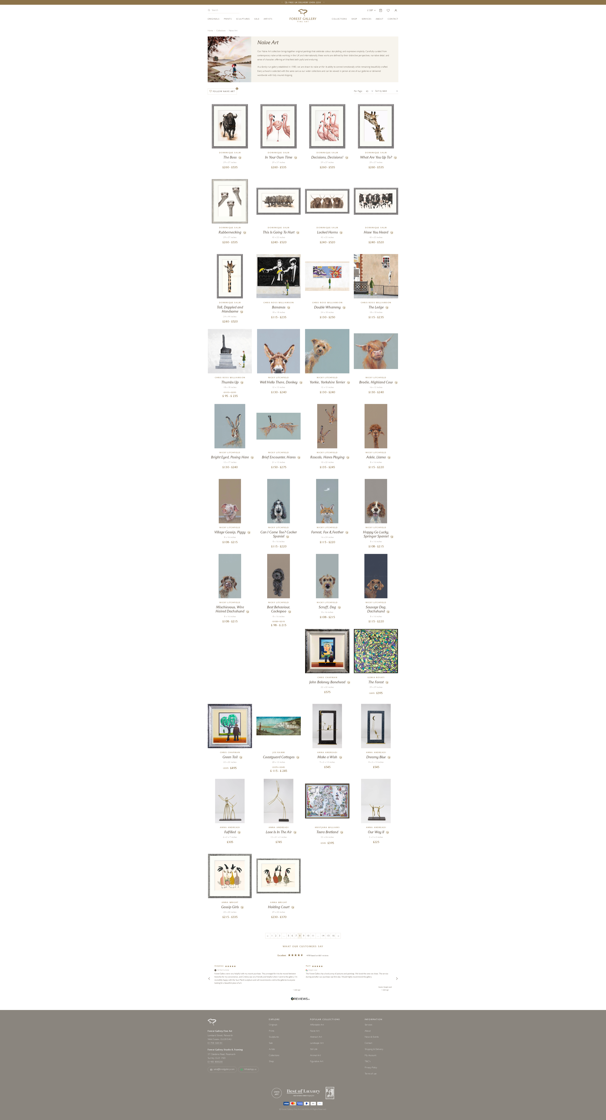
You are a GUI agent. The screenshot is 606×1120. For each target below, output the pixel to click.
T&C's (367, 1061)
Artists (268, 19)
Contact (368, 1043)
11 (313, 936)
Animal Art (315, 1055)
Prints (228, 19)
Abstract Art (316, 1037)
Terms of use (371, 1074)
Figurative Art (316, 1061)
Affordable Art (317, 1025)
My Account (370, 1055)
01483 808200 (215, 1062)
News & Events (372, 1037)
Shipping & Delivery (374, 1049)
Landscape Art (317, 1043)
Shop (354, 19)
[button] (223, 10)
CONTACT (393, 19)
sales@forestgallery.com (224, 1069)
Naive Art (314, 1031)
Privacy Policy (371, 1068)
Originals (214, 19)
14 (323, 936)
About (379, 19)
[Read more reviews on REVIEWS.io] (300, 999)
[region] (303, 979)
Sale (256, 19)
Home (210, 31)
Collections (339, 19)
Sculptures (243, 19)
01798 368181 (215, 1043)
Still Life (313, 1049)
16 (333, 936)
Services (368, 1025)
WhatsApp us (250, 1069)
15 (328, 936)
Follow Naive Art (224, 92)
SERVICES (366, 19)
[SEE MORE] (230, 106)
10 (308, 936)
